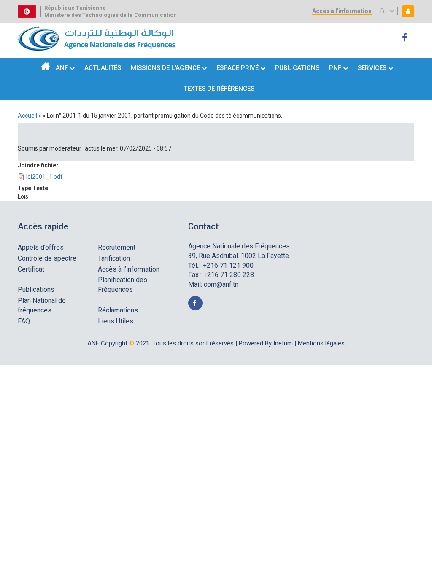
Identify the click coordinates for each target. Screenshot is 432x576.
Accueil (45, 66)
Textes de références (219, 88)
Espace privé (238, 68)
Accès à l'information (342, 11)
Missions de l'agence (165, 68)
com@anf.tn (221, 284)
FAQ (24, 321)
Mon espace (406, 11)
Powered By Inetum (266, 343)
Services (372, 68)
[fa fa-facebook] (406, 37)
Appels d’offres (41, 247)
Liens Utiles (115, 321)
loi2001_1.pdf (44, 176)
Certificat (31, 269)
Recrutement (116, 247)
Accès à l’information (128, 269)
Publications (297, 68)
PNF (335, 68)
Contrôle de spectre (47, 258)
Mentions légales (321, 343)
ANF (62, 68)
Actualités (102, 68)
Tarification (114, 258)
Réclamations (118, 310)
